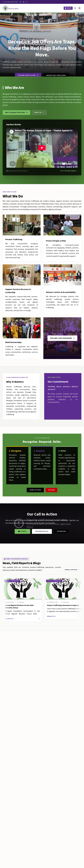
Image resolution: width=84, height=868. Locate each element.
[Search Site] (75, 8)
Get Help (51, 490)
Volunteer (61, 531)
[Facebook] (20, 2)
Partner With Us (41, 531)
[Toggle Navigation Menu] (79, 8)
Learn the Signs (35, 490)
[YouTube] (27, 2)
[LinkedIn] (23, 2)
